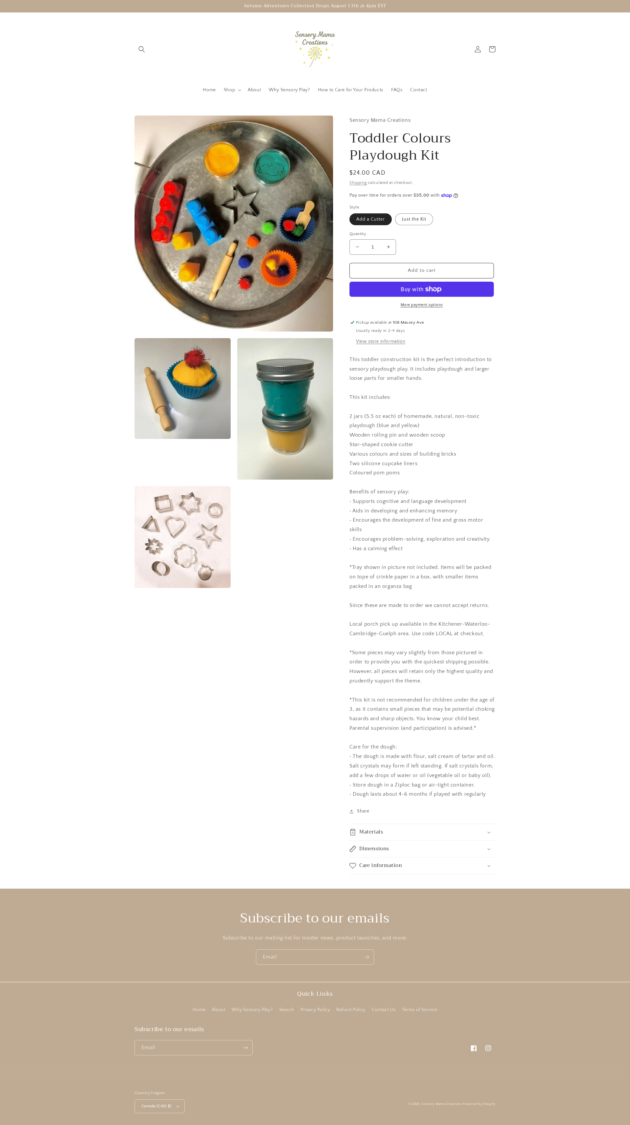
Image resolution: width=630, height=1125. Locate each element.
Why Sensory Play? (252, 1009)
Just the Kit (414, 219)
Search (286, 1009)
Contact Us (383, 1009)
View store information (380, 341)
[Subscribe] (366, 957)
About (218, 1009)
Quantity (357, 233)
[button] (142, 49)
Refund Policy (351, 1009)
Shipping (358, 183)
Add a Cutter (370, 219)
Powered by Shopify (479, 1104)
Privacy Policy (315, 1009)
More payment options (422, 305)
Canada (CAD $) (156, 1106)
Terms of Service (419, 1009)
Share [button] (363, 811)
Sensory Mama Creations (441, 1104)
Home (199, 1009)
